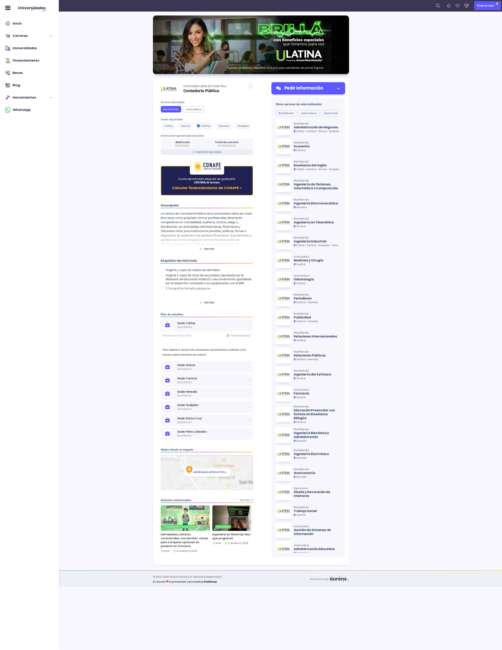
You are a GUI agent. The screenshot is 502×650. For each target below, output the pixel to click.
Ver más (209, 248)
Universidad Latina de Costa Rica (204, 86)
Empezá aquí (486, 5)
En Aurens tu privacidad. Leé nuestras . (185, 582)
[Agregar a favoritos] (250, 87)
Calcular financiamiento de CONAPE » (207, 188)
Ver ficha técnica (240, 335)
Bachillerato (171, 109)
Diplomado (331, 113)
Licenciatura (193, 109)
